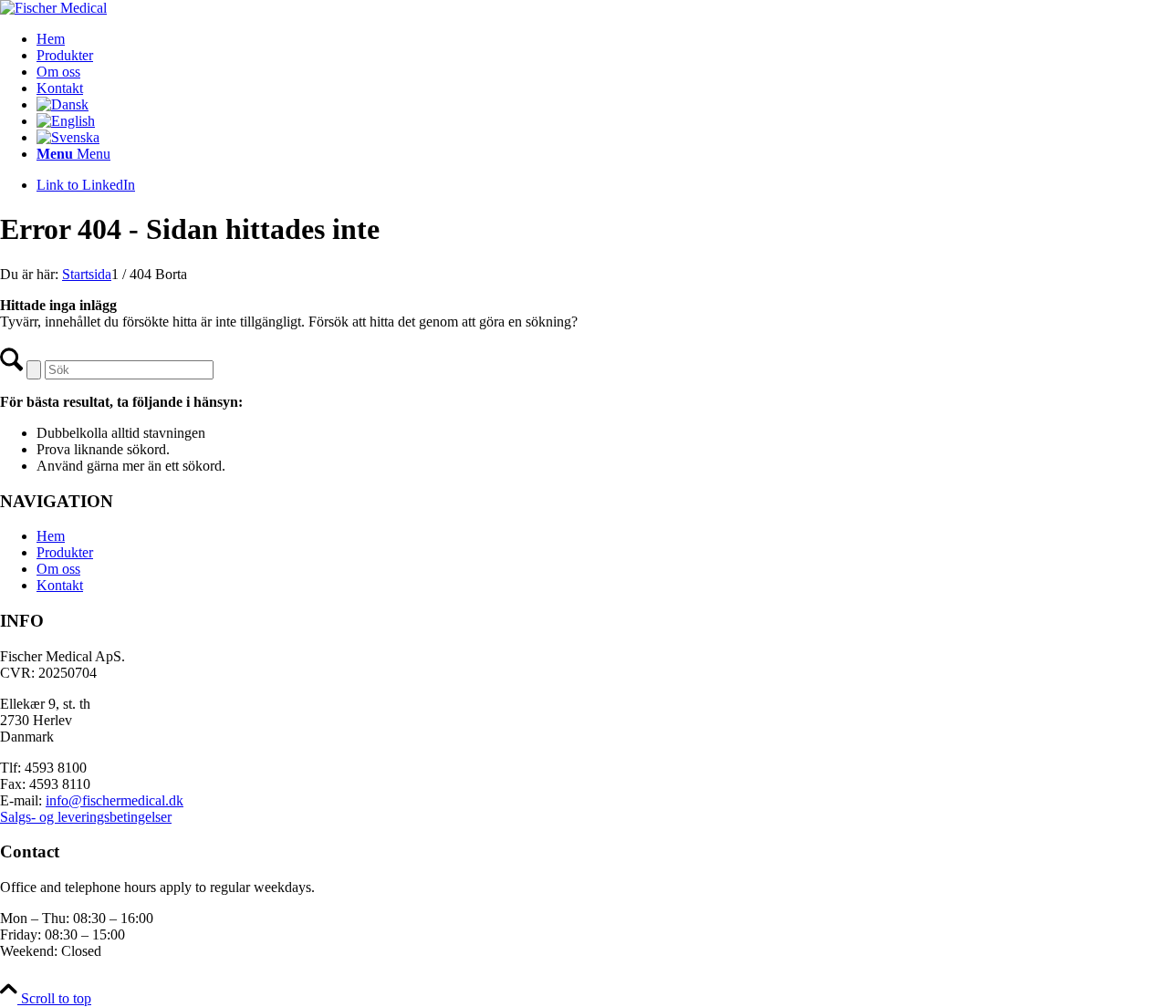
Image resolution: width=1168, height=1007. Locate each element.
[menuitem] (602, 39)
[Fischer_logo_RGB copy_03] (53, 8)
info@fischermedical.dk (114, 800)
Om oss (58, 568)
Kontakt (59, 585)
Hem (50, 536)
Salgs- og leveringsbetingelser (86, 817)
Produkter (64, 552)
